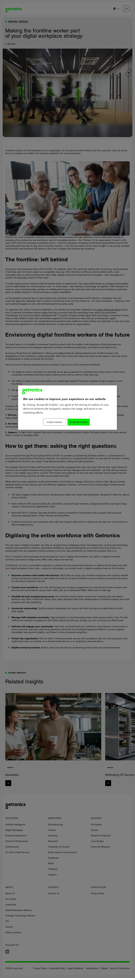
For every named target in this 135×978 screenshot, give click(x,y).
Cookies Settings (54, 422)
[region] (67, 408)
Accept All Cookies (78, 422)
